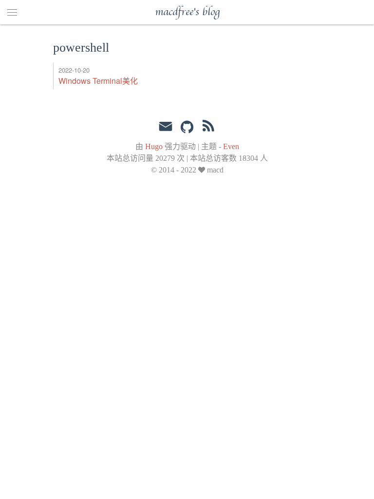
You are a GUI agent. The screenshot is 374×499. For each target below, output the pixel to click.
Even (231, 146)
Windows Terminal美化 (98, 80)
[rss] (208, 127)
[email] (165, 126)
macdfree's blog (187, 12)
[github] (187, 127)
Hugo (154, 146)
